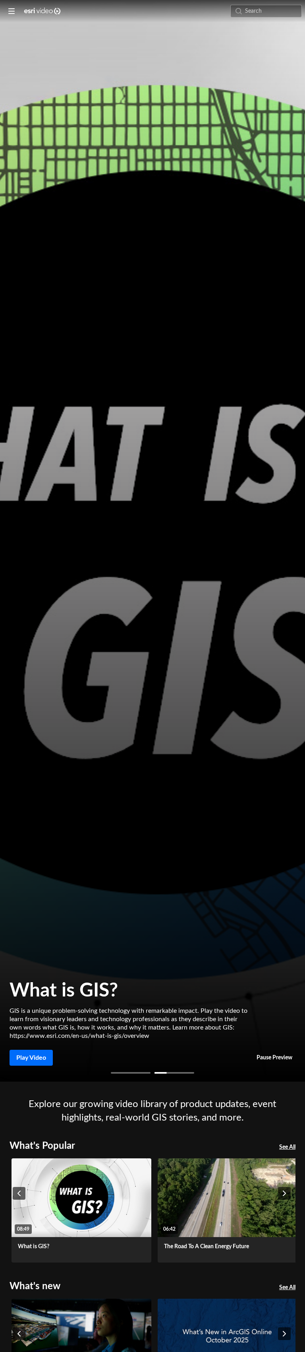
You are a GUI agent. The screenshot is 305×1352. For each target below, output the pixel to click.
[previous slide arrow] (19, 1193)
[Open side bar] (11, 11)
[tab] (130, 1072)
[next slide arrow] (284, 1193)
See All (287, 1147)
